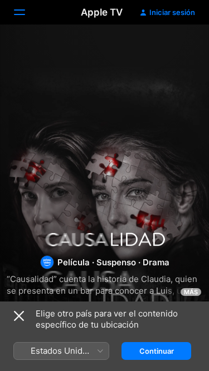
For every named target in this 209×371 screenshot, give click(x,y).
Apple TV (102, 12)
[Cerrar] (19, 316)
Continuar (156, 351)
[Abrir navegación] (26, 12)
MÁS (191, 292)
